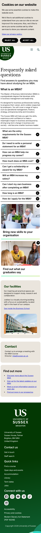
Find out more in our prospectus (20, 392)
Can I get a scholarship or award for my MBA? (15, 168)
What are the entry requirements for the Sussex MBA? (16, 134)
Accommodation (11, 474)
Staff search (9, 456)
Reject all (10, 40)
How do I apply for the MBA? (16, 198)
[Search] (38, 51)
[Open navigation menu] (31, 49)
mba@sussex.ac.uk (20, 356)
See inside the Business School (17, 308)
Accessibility (9, 509)
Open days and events (13, 470)
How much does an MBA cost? (17, 161)
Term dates (9, 482)
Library (7, 478)
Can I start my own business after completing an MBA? (16, 186)
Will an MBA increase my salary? (15, 177)
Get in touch (9, 452)
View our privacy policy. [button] (12, 34)
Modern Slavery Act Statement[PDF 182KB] (17, 518)
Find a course (10, 466)
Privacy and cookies (12, 513)
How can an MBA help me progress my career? (15, 154)
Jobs (6, 485)
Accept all (28, 40)
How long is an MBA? (13, 193)
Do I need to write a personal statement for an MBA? (17, 145)
